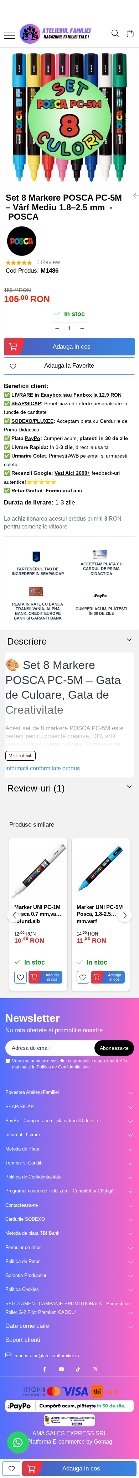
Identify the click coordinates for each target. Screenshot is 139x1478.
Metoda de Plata (22, 1149)
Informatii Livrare (22, 1134)
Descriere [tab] (27, 641)
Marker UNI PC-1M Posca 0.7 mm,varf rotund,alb (37, 913)
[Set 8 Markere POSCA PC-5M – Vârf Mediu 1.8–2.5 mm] (69, 117)
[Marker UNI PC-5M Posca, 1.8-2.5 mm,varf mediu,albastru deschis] (101, 871)
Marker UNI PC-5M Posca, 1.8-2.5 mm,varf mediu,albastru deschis (100, 913)
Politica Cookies (22, 1289)
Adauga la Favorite (69, 365)
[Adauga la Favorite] (20, 977)
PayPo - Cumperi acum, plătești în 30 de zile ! (53, 1120)
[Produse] (9, 36)
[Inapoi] (133, 196)
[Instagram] (95, 1369)
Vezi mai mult (20, 756)
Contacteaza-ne (21, 1205)
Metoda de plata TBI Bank (32, 1233)
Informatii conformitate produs (42, 768)
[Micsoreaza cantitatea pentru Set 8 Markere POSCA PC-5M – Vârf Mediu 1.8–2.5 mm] (57, 328)
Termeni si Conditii (24, 1163)
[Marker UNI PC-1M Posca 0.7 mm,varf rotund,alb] (38, 871)
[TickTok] (78, 1369)
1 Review (48, 262)
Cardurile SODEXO (25, 1219)
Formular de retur (23, 1247)
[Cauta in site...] (115, 34)
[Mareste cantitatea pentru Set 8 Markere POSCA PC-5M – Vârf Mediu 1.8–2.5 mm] (82, 328)
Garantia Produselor (25, 1275)
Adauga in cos (72, 346)
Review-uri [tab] (36, 788)
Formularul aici (64, 490)
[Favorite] (11, 1468)
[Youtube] (61, 1369)
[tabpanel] (69, 117)
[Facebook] (44, 1369)
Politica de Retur (22, 1261)
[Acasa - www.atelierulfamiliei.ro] (55, 34)
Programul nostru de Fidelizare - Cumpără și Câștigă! (60, 1191)
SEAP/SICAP (19, 1106)
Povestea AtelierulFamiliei (32, 1092)
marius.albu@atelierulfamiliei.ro (46, 1355)
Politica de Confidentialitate (63, 1067)
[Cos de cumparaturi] (130, 34)
